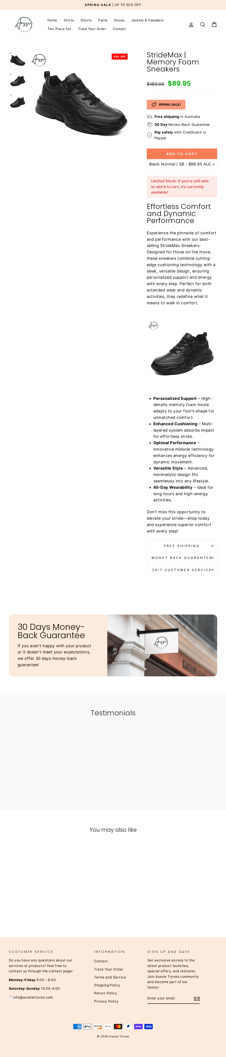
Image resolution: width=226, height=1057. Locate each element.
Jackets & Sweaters (147, 20)
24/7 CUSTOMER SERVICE (182, 570)
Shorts (86, 20)
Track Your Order (92, 29)
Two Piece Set (59, 29)
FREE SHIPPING (182, 546)
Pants (102, 20)
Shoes (119, 20)
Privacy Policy (106, 1001)
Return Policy (105, 993)
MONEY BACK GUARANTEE (182, 558)
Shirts (69, 20)
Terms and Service (110, 977)
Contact (119, 29)
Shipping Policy (107, 985)
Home (52, 20)
